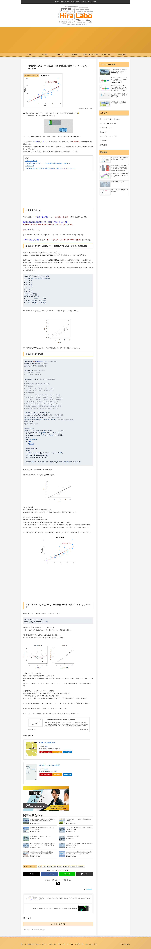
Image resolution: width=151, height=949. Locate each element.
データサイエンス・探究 (90, 944)
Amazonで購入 (57, 752)
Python (71, 944)
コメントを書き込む (58, 924)
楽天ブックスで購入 (46, 752)
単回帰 (54, 866)
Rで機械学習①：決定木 (72, 836)
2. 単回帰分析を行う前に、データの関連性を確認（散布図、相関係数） (48, 163)
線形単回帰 (81, 866)
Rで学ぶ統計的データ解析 (47, 742)
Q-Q (45, 866)
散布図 (60, 866)
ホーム (24, 944)
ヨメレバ (46, 746)
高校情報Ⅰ (78, 944)
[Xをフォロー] (58, 883)
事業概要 (30, 944)
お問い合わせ (61, 944)
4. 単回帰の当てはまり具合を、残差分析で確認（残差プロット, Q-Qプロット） (50, 168)
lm (40, 866)
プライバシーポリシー (41, 944)
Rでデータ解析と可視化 (31, 866)
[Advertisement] (75, 40)
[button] (84, 874)
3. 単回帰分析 (29, 166)
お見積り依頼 (52, 944)
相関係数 (74, 866)
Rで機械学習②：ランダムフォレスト (40, 836)
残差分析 (67, 866)
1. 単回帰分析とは (31, 161)
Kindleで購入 (67, 752)
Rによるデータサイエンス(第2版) (49, 765)
